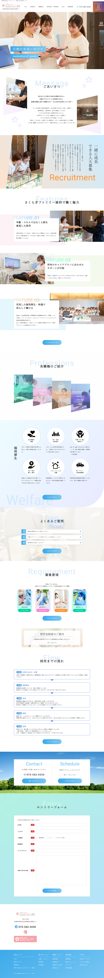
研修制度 (41, 965)
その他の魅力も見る (52, 342)
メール (50, 838)
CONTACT (35, 781)
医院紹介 (16, 965)
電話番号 (41, 838)
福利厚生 (41, 962)
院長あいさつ (18, 962)
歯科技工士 (56, 968)
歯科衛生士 (56, 962)
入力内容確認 (52, 891)
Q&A (63, 7)
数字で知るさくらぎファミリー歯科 (24, 968)
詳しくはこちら (52, 642)
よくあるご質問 (84, 962)
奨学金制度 (69, 968)
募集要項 (70, 7)
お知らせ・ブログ (85, 959)
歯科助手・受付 (57, 965)
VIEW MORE (52, 497)
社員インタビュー (44, 959)
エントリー (69, 965)
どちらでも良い (60, 838)
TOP (25, 7)
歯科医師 (55, 959)
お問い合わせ (83, 965)
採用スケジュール (71, 962)
